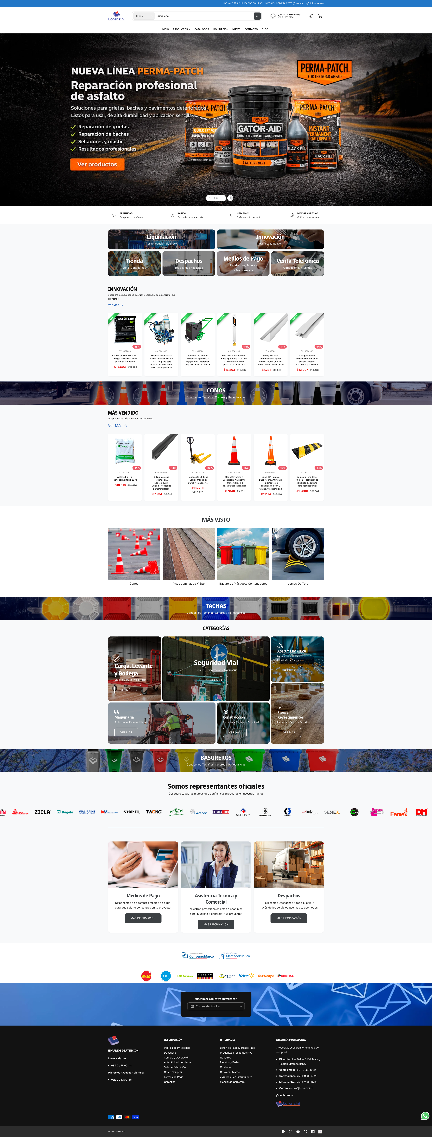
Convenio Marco (230, 1072)
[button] (181, 29)
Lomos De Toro (298, 583)
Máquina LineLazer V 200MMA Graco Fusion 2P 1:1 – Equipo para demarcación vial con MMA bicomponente (161, 361)
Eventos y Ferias (230, 1062)
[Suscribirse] (241, 1006)
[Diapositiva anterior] (209, 198)
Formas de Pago (173, 1077)
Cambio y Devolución (176, 1057)
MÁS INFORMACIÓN (143, 918)
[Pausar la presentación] (230, 198)
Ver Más (113, 305)
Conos (134, 583)
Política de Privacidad (177, 1047)
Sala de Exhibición (175, 1067)
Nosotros (225, 1057)
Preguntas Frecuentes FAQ (236, 1052)
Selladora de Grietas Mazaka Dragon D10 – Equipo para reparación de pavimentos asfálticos (197, 360)
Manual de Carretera (232, 1081)
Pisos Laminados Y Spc (189, 583)
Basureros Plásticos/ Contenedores (243, 583)
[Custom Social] (320, 1131)
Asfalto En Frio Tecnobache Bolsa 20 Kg (124, 478)
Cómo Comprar (173, 1072)
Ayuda (299, 3)
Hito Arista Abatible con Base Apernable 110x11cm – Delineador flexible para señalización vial (234, 360)
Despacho (170, 1052)
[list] (216, 215)
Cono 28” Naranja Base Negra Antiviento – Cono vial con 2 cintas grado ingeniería (234, 481)
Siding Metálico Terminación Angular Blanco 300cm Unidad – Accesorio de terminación (271, 360)
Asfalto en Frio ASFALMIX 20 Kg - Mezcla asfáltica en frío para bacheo (125, 358)
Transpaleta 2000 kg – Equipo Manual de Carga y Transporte (197, 480)
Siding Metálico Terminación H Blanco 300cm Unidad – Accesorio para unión (307, 360)
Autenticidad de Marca (177, 1062)
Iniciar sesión (317, 3)
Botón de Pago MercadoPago (237, 1047)
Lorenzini (120, 1131)
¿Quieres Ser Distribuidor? (236, 1077)
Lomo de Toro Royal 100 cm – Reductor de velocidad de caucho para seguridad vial (307, 481)
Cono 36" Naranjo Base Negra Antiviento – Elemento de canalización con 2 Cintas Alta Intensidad (270, 483)
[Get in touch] (311, 16)
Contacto (225, 1067)
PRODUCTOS (180, 29)
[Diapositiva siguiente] (223, 198)
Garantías (169, 1081)
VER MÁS (216, 680)
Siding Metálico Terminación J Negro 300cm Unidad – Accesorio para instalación (161, 483)
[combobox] (209, 16)
